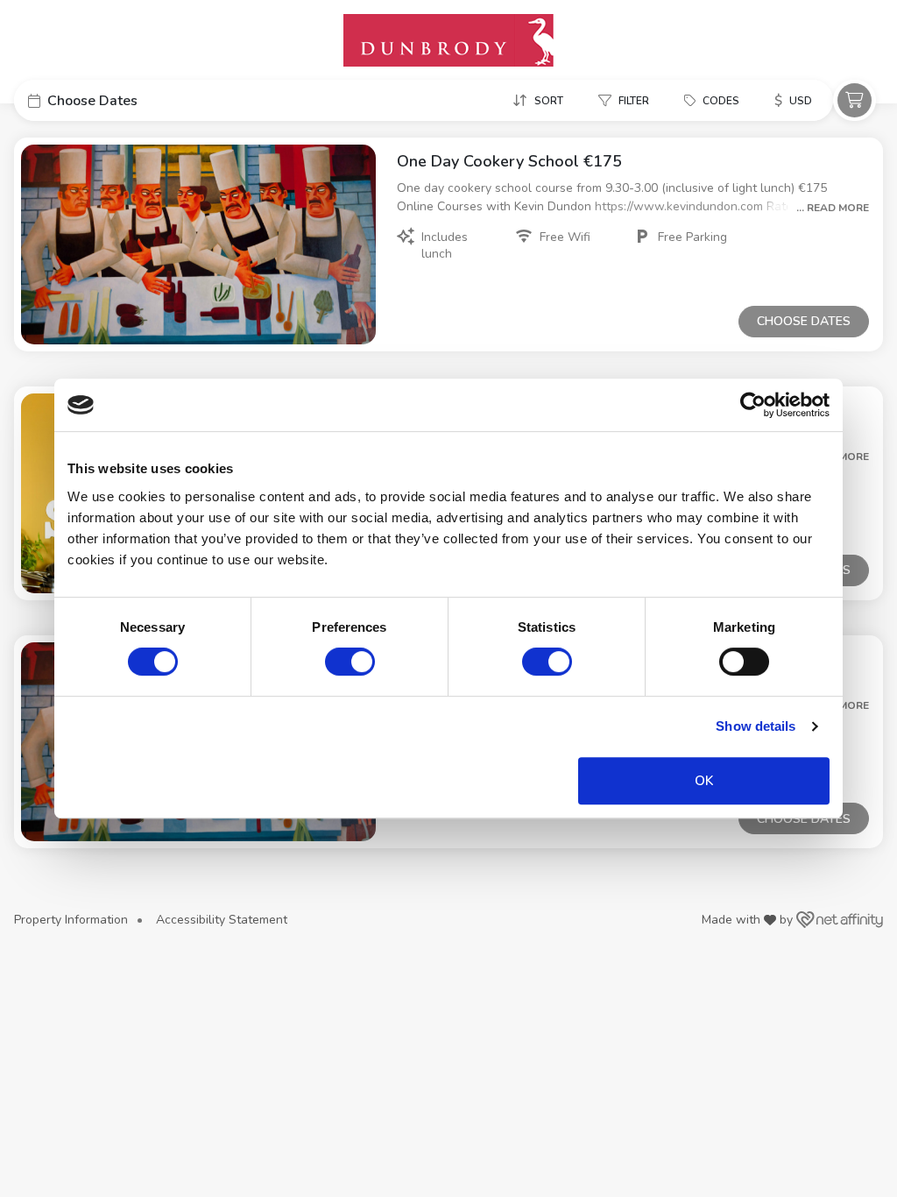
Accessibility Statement (221, 919)
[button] (145, 100)
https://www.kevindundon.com (680, 206)
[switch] (350, 662)
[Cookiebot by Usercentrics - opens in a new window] (753, 405)
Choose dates (804, 321)
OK (704, 781)
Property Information (71, 919)
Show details (755, 726)
